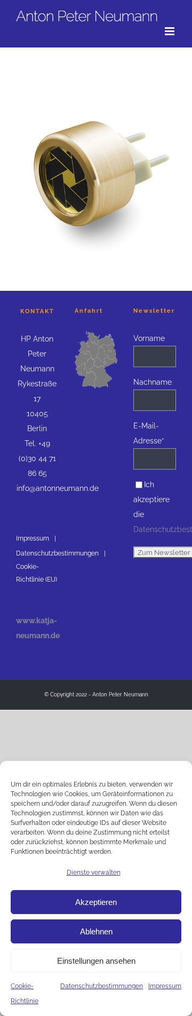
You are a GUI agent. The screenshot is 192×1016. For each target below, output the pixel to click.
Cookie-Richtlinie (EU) (36, 573)
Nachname (152, 382)
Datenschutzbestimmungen (101, 986)
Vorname (149, 338)
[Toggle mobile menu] (170, 31)
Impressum (164, 986)
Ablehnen (96, 931)
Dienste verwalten (94, 872)
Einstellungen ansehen (96, 960)
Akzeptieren (96, 902)
